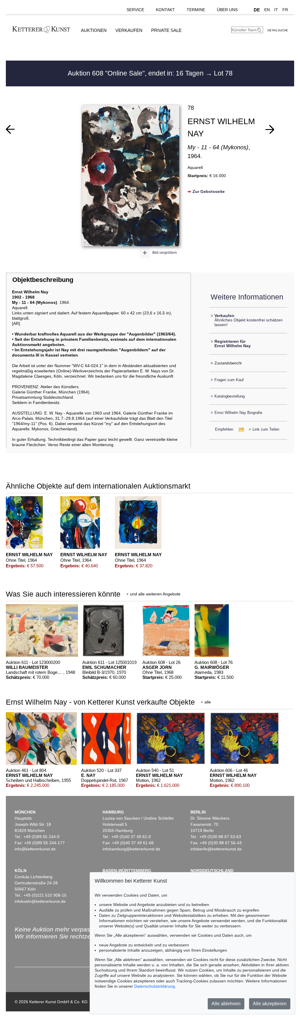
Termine (196, 9)
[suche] (260, 30)
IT (276, 9)
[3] (269, 129)
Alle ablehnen (226, 1003)
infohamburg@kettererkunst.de (131, 849)
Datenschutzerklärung (154, 986)
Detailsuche (277, 30)
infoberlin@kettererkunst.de (216, 849)
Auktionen (94, 30)
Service (135, 9)
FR (285, 9)
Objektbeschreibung (42, 279)
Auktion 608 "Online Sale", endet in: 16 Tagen (136, 73)
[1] (10, 129)
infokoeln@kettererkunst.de (40, 901)
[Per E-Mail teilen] (239, 429)
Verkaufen (128, 30)
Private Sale (166, 30)
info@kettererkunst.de (35, 849)
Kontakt (165, 9)
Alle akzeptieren (270, 1003)
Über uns (227, 9)
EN (267, 9)
